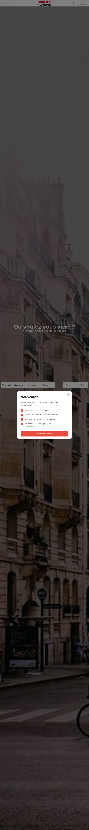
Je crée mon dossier (44, 434)
